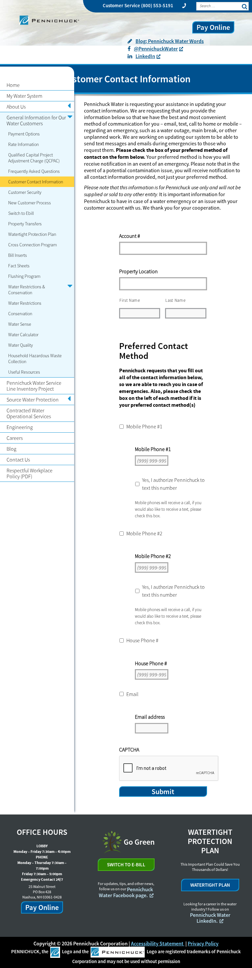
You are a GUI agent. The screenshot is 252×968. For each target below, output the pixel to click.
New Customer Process (29, 203)
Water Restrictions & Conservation (26, 290)
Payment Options (24, 134)
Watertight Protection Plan (32, 234)
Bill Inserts (17, 255)
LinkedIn (145, 56)
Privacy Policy (203, 943)
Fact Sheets (19, 266)
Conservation (20, 314)
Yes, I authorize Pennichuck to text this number (173, 484)
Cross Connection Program (32, 245)
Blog (11, 448)
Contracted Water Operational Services (29, 413)
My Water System (24, 96)
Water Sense (19, 324)
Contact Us (18, 459)
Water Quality (20, 345)
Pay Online (213, 27)
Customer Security (24, 192)
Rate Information (23, 144)
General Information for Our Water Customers (36, 120)
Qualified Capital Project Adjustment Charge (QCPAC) (34, 158)
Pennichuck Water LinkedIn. (210, 918)
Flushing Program (24, 276)
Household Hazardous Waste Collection (35, 358)
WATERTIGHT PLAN (210, 885)
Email (132, 694)
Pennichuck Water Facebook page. (126, 892)
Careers (15, 438)
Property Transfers (25, 224)
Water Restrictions (24, 303)
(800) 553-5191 (157, 5)
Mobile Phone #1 (144, 426)
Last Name (175, 300)
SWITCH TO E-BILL (126, 864)
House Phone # (142, 640)
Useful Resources (24, 372)
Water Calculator (23, 335)
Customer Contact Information (35, 182)
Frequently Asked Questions (34, 171)
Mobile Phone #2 (144, 533)
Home (13, 85)
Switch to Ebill (21, 213)
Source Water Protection (33, 399)
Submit (163, 791)
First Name (129, 300)
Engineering (20, 427)
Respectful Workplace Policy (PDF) (29, 473)
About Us (16, 106)
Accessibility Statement (157, 943)
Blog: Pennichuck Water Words (170, 41)
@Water (156, 48)
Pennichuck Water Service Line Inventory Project (34, 386)
